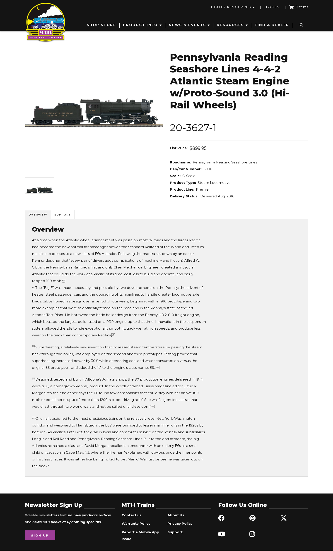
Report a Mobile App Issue (140, 535)
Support (62, 214)
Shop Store (101, 25)
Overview (38, 214)
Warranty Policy (136, 523)
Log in (273, 7)
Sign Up (40, 535)
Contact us (132, 515)
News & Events (187, 25)
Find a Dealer (272, 25)
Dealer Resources (231, 7)
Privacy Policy (180, 523)
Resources (230, 25)
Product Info (140, 25)
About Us (175, 515)
